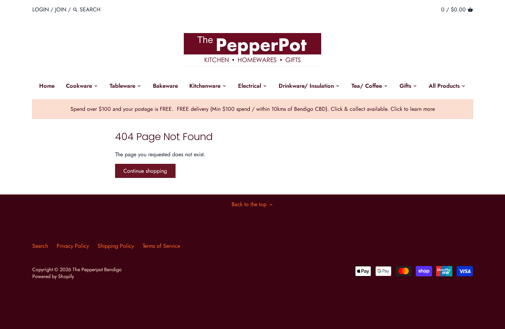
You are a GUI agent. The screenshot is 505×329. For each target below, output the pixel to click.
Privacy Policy (73, 246)
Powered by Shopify (53, 276)
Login (40, 9)
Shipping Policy (116, 246)
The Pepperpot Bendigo (97, 269)
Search (40, 246)
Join (60, 9)
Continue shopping (145, 171)
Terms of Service (161, 246)
